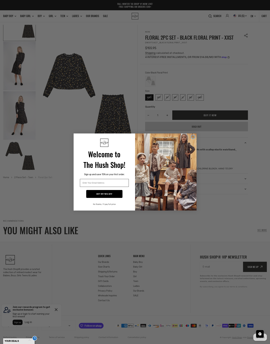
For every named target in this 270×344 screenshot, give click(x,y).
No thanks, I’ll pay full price (104, 204)
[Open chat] (260, 334)
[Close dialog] (193, 137)
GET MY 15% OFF (104, 194)
